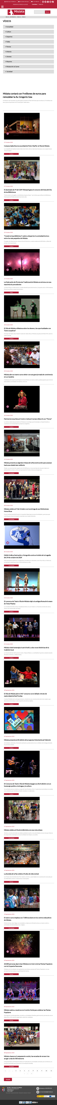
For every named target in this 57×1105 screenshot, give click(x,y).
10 (47, 1070)
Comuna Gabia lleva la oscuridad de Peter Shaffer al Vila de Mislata (26, 146)
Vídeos (19, 17)
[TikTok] (52, 2)
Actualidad (9, 27)
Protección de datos (14, 1092)
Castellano (34, 4)
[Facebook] (43, 2)
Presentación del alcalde (20, 4)
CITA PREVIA (36, 1)
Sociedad (9, 71)
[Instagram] (48, 2)
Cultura (8, 32)
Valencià (41, 4)
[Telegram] (50, 2)
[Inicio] (15, 12)
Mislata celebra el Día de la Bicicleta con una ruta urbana (23, 830)
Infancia (8, 51)
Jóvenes (9, 56)
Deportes (9, 36)
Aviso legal (8, 1092)
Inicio (7, 17)
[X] (45, 2)
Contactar (25, 1092)
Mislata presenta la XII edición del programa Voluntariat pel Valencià (27, 740)
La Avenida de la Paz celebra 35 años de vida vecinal (21, 874)
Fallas (8, 42)
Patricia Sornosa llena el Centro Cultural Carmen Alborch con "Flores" (28, 419)
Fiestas (8, 46)
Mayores (9, 61)
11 (52, 1070)
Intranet (29, 1092)
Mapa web (21, 1092)
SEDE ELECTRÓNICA (11, 1)
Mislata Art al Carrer (12, 66)
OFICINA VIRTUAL (24, 1)
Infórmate (13, 17)
